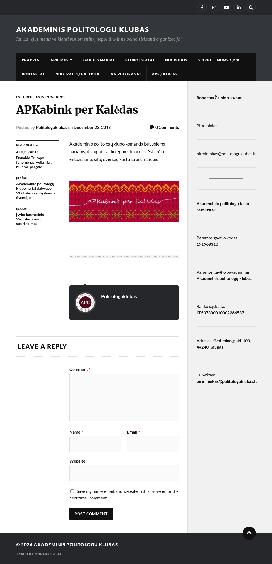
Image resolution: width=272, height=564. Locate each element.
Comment (79, 369)
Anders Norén (49, 553)
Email (133, 432)
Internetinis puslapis (40, 97)
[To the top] (249, 533)
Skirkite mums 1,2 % (219, 60)
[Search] (251, 7)
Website (77, 460)
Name (76, 432)
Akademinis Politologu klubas (82, 29)
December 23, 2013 (92, 127)
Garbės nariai (98, 60)
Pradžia (30, 60)
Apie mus (59, 60)
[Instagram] (214, 7)
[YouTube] (226, 7)
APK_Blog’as (164, 74)
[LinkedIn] (239, 7)
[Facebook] (202, 7)
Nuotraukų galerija (78, 74)
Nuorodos (176, 60)
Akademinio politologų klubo (223, 203)
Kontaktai (33, 74)
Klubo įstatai (139, 60)
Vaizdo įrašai (126, 74)
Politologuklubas (51, 127)
